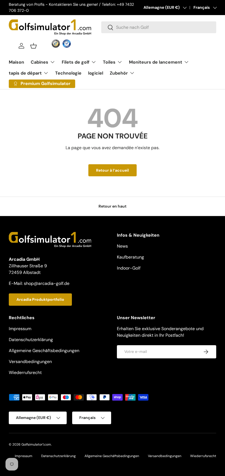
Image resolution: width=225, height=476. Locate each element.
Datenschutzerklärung (31, 339)
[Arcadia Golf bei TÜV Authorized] (67, 43)
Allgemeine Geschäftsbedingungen (44, 350)
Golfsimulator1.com (36, 444)
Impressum (20, 329)
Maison (16, 62)
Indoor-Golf (128, 268)
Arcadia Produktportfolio (40, 299)
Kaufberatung (130, 257)
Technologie (68, 73)
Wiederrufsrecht (25, 372)
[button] (33, 46)
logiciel (95, 73)
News (122, 246)
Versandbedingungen (30, 361)
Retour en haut (112, 206)
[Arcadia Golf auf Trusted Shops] (56, 43)
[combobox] (158, 27)
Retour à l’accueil (112, 170)
